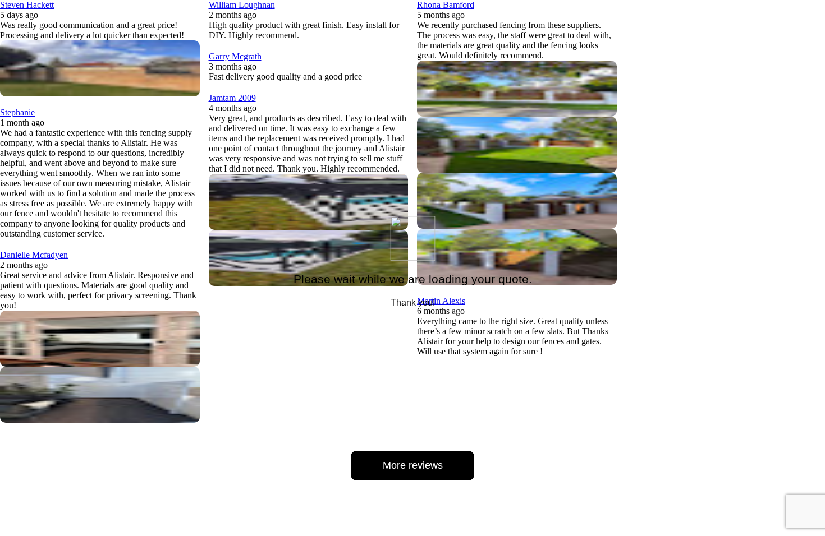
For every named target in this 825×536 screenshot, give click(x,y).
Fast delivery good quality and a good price (285, 76)
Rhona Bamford (445, 5)
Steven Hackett (27, 5)
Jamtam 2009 (232, 98)
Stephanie (17, 112)
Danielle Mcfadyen (34, 255)
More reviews (413, 465)
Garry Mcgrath (235, 56)
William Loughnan (242, 5)
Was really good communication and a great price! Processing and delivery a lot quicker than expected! (92, 30)
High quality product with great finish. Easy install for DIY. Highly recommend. (304, 30)
